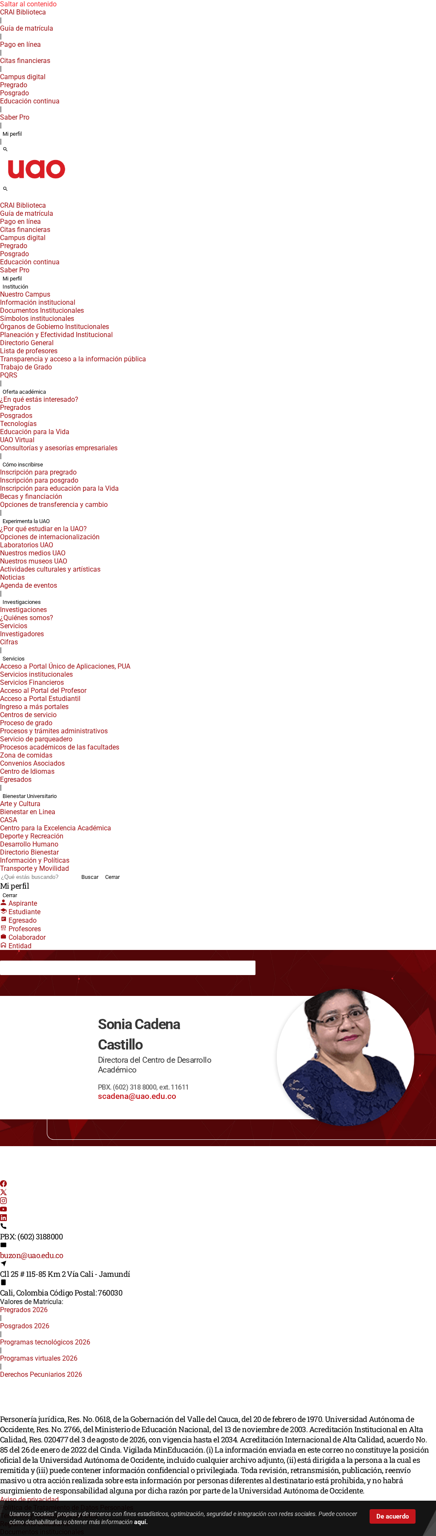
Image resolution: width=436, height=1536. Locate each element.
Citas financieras (25, 61)
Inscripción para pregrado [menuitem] (38, 472)
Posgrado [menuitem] (14, 93)
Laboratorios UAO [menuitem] (26, 545)
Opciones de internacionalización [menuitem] (50, 537)
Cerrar (112, 877)
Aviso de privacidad (29, 1500)
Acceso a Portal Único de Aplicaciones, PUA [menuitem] (65, 666)
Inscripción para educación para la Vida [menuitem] (59, 488)
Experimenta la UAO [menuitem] (26, 521)
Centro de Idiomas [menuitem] (27, 771)
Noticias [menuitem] (12, 577)
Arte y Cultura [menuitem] (20, 804)
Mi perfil (12, 134)
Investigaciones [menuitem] (22, 602)
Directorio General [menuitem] (27, 343)
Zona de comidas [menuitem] (26, 755)
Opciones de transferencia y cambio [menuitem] (54, 505)
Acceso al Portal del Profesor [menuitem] (43, 690)
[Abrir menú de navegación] (14, 191)
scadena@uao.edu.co (137, 1096)
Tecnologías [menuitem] (18, 424)
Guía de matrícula (26, 28)
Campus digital (23, 77)
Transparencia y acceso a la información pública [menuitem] (73, 359)
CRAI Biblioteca (23, 12)
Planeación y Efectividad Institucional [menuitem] (56, 335)
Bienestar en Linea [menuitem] (27, 812)
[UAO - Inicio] (36, 181)
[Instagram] (3, 1202)
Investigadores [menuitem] (22, 634)
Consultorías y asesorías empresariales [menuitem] (59, 448)
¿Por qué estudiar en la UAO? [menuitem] (43, 529)
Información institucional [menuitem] (37, 302)
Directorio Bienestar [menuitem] (29, 852)
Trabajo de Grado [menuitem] (26, 367)
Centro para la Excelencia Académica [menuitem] (55, 828)
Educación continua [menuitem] (30, 101)
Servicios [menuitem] (13, 626)
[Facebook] (3, 1185)
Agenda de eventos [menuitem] (28, 585)
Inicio (14, 967)
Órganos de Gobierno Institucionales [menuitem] (54, 327)
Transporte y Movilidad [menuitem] (34, 868)
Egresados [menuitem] (16, 779)
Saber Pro (14, 117)
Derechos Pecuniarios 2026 (41, 1374)
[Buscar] (5, 150)
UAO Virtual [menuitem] (17, 440)
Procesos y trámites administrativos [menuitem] (54, 731)
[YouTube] (3, 1210)
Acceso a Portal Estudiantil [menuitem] (40, 699)
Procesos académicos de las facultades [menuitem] (59, 747)
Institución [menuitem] (15, 286)
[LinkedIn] (3, 1219)
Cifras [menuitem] (9, 642)
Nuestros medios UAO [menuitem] (33, 553)
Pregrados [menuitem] (15, 407)
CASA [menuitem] (8, 820)
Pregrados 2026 (24, 1310)
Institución (39, 967)
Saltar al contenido (28, 4)
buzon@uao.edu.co (31, 1255)
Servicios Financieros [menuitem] (32, 682)
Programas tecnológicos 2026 (45, 1342)
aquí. (141, 1522)
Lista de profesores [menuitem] (28, 351)
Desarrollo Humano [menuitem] (29, 844)
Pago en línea (20, 44)
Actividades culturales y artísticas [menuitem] (50, 569)
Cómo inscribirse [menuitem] (23, 464)
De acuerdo (392, 1516)
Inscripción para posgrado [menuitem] (39, 480)
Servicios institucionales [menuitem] (36, 674)
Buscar (89, 877)
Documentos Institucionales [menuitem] (42, 310)
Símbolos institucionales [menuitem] (37, 319)
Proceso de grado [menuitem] (26, 723)
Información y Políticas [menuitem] (34, 860)
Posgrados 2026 (24, 1326)
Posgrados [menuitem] (16, 416)
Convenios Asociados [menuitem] (32, 763)
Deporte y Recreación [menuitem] (31, 836)
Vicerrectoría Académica (86, 967)
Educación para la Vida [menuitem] (34, 432)
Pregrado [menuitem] (13, 85)
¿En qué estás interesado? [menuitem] (39, 399)
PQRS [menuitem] (8, 375)
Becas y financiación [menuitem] (31, 496)
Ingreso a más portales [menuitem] (34, 707)
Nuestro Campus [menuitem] (25, 294)
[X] (3, 1193)
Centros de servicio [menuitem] (28, 715)
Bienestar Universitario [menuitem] (30, 796)
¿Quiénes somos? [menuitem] (26, 618)
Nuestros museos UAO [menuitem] (33, 561)
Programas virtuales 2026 (38, 1358)
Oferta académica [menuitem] (24, 392)
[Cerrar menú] (2, 199)
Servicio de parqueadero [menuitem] (36, 739)
